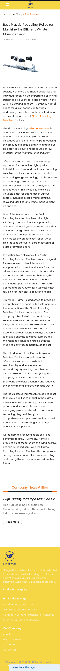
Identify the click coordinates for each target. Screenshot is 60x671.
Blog (19, 14)
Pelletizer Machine (38, 128)
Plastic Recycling (42, 116)
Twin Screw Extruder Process (19, 609)
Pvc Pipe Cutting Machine (18, 604)
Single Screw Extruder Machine (21, 620)
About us (8, 634)
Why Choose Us (12, 639)
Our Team (9, 644)
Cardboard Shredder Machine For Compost (28, 615)
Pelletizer (8, 120)
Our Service (9, 650)
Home (11, 14)
